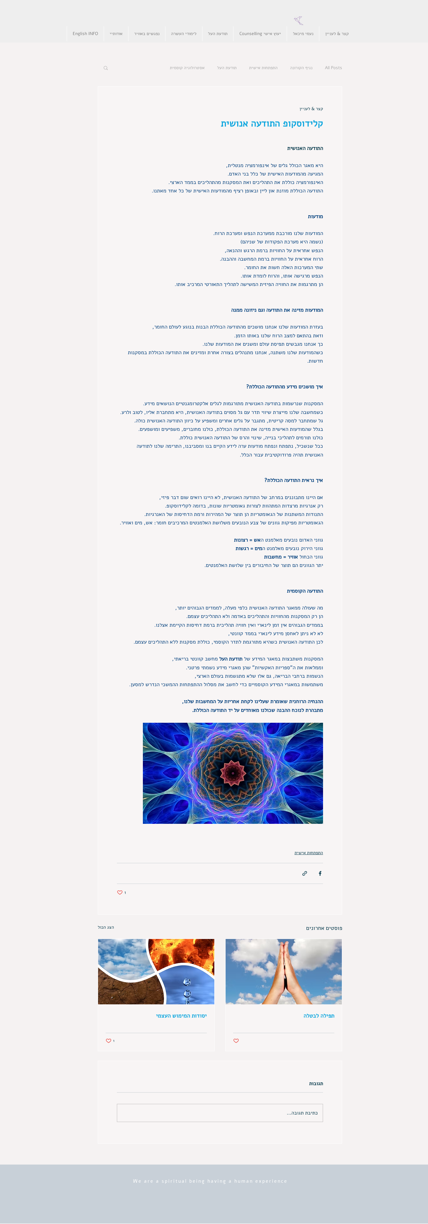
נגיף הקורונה (301, 67)
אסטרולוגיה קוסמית (187, 67)
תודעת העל (227, 67)
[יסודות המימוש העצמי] (156, 971)
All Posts (333, 67)
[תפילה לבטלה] (284, 971)
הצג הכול (106, 927)
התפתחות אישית (263, 67)
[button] (106, 67)
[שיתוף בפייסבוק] (320, 873)
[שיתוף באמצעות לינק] (305, 873)
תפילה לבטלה (319, 1015)
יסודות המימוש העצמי (180, 1015)
